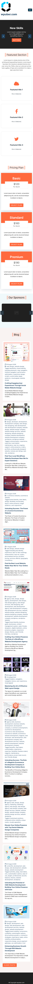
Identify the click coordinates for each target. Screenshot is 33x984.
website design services (12, 431)
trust (23, 943)
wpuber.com (9, 14)
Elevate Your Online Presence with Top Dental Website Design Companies (16, 827)
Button (16, 40)
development (23, 422)
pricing (7, 558)
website (24, 610)
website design (19, 366)
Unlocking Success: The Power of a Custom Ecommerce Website (16, 511)
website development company (14, 437)
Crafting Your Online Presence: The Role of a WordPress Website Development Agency (16, 639)
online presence (15, 447)
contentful (10, 866)
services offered (15, 558)
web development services (13, 610)
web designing (9, 425)
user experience (16, 505)
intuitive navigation (11, 372)
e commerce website (13, 495)
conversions (23, 931)
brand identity (21, 368)
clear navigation (22, 370)
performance (9, 755)
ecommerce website (11, 733)
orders (23, 447)
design (9, 422)
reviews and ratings (16, 451)
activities (12, 872)
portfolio (7, 449)
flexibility (12, 501)
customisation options (15, 874)
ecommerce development (13, 729)
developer (15, 422)
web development (20, 425)
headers (12, 679)
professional (17, 876)
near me (16, 445)
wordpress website (18, 439)
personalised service (11, 556)
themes (12, 632)
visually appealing (15, 822)
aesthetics (13, 368)
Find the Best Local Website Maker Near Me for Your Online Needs (16, 565)
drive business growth (12, 935)
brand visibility (14, 931)
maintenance (9, 445)
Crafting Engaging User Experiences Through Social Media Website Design (15, 385)
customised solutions (16, 818)
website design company (17, 429)
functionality (20, 501)
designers (8, 628)
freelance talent (23, 751)
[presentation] (3, 36)
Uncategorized (11, 677)
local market (15, 443)
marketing (13, 804)
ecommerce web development (14, 731)
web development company (13, 427)
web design (10, 366)
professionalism (16, 939)
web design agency (11, 602)
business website (19, 724)
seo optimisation (16, 943)
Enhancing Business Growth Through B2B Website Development (15, 948)
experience (23, 441)
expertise (8, 443)
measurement (9, 554)
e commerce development (19, 728)
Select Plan (16, 205)
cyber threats (22, 626)
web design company (16, 808)
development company (12, 423)
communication (14, 441)
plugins (13, 630)
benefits (12, 747)
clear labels (22, 499)
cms (6, 874)
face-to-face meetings (19, 552)
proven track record (20, 755)
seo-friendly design (11, 757)
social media (14, 376)
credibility (8, 933)
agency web (10, 599)
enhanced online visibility (13, 820)
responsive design (19, 374)
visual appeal (15, 378)
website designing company (13, 614)
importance (15, 937)
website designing (20, 612)
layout (7, 503)
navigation (19, 679)
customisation (9, 749)
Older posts (9, 965)
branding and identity (16, 550)
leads (21, 937)
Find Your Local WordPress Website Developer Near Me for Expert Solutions (16, 458)
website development (18, 435)
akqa (17, 872)
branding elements (11, 370)
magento (21, 735)
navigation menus (10, 681)
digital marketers (17, 628)
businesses (12, 624)
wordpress (8, 439)
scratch (7, 376)
